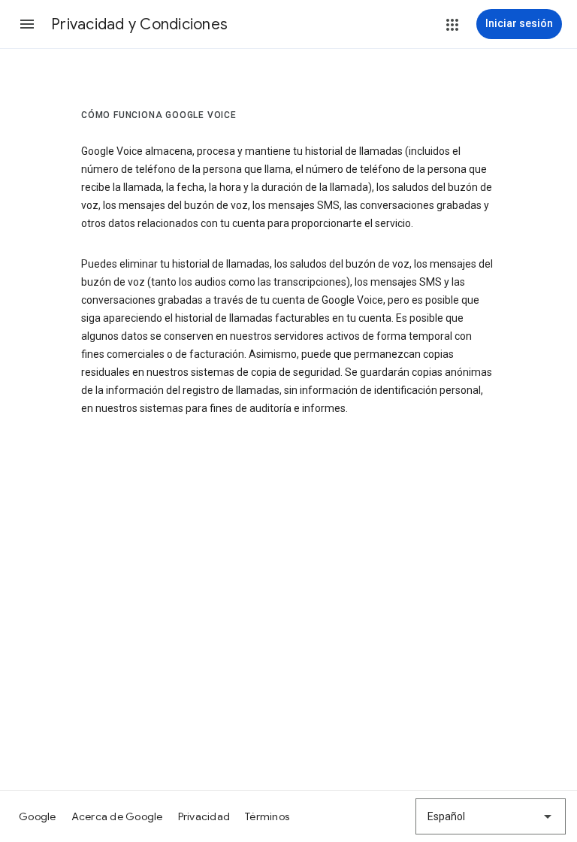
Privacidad (204, 816)
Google (37, 816)
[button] (27, 24)
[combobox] (490, 816)
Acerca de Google (117, 816)
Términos (267, 816)
